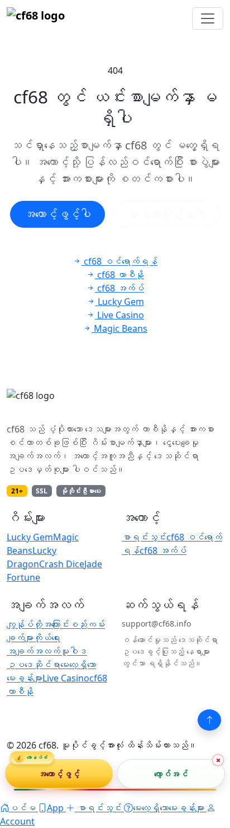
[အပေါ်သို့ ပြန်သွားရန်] (209, 720)
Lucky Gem (30, 537)
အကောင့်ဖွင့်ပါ (57, 214)
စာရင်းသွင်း (144, 537)
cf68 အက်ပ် (163, 550)
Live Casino (65, 678)
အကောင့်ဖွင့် (59, 773)
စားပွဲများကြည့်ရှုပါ (167, 214)
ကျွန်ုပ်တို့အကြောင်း (38, 624)
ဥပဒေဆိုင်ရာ (33, 664)
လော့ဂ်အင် (171, 773)
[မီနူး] (207, 18)
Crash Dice (61, 564)
